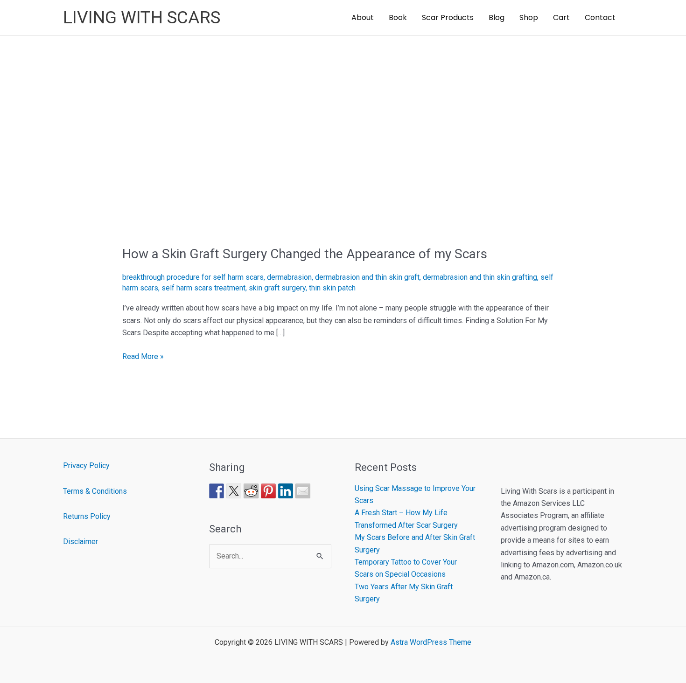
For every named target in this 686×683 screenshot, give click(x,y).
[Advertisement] (343, 106)
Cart (561, 17)
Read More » (143, 357)
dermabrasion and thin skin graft (367, 277)
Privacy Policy (86, 465)
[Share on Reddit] (251, 490)
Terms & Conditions (95, 491)
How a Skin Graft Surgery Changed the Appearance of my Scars (304, 254)
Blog (496, 17)
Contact (600, 17)
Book (398, 17)
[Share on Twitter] (233, 490)
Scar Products (448, 17)
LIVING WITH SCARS (141, 17)
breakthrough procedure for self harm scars (193, 277)
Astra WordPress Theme (431, 642)
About (362, 17)
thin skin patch (332, 287)
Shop (528, 17)
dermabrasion (289, 277)
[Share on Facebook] (216, 490)
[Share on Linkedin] (285, 490)
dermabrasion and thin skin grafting (480, 277)
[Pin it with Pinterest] (268, 490)
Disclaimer (80, 541)
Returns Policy (87, 516)
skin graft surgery (277, 287)
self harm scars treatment (203, 287)
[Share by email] (302, 490)
